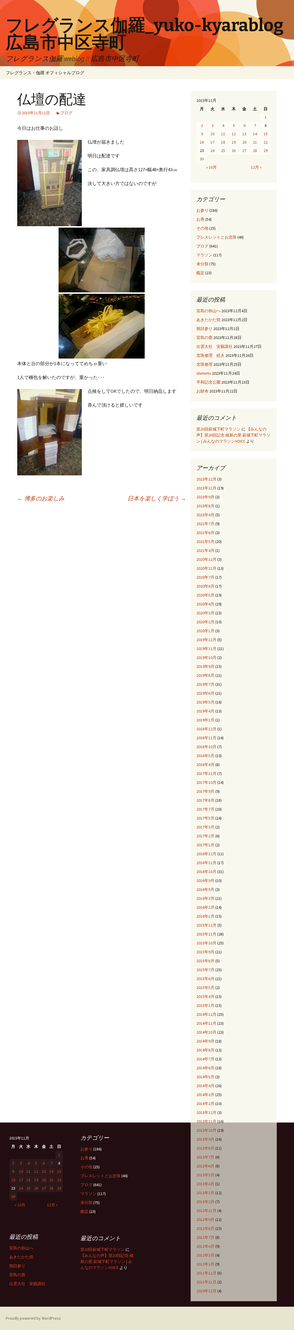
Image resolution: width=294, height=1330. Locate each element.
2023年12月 (206, 479)
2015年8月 (205, 960)
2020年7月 (205, 577)
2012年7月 (205, 1237)
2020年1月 (205, 630)
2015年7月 (205, 969)
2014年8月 (205, 1050)
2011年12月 (206, 1273)
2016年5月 (205, 889)
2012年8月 (205, 1228)
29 (266, 150)
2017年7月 (205, 809)
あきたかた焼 (208, 319)
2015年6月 (205, 978)
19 (234, 142)
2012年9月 (205, 1219)
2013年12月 (206, 1112)
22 (266, 142)
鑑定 (200, 272)
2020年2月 (205, 621)
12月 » (256, 167)
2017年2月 (205, 836)
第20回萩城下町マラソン (218, 429)
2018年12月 (206, 728)
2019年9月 (205, 666)
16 (202, 142)
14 (255, 133)
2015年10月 (206, 943)
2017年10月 (206, 782)
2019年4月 (205, 711)
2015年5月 (205, 987)
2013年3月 (205, 1192)
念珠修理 (204, 364)
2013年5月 (205, 1174)
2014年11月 (206, 1023)
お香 (200, 219)
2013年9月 (205, 1139)
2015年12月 (206, 925)
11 (223, 133)
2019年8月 (205, 675)
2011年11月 (206, 1282)
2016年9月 (205, 880)
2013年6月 (205, 1166)
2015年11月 (206, 934)
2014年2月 (205, 1103)
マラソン (204, 255)
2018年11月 (206, 737)
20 (244, 142)
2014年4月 (205, 1085)
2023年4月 (205, 514)
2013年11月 (206, 1121)
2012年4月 (205, 1246)
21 (255, 142)
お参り (202, 210)
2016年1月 (205, 916)
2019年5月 (205, 702)
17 (212, 142)
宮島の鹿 (204, 337)
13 (244, 133)
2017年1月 (205, 844)
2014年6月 (205, 1067)
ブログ (66, 112)
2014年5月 (205, 1076)
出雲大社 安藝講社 (214, 346)
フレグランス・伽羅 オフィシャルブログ (45, 72)
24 (212, 150)
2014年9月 (205, 1041)
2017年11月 (206, 773)
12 (234, 133)
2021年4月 (205, 550)
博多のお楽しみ (40, 498)
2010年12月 (206, 1290)
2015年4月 (205, 996)
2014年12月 (206, 1014)
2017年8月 (205, 800)
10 (212, 133)
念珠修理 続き (210, 355)
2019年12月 (206, 639)
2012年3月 (205, 1255)
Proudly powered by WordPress (33, 1318)
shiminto (203, 373)
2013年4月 (205, 1183)
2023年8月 (205, 505)
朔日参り (204, 328)
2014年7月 (205, 1059)
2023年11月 (206, 488)
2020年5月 (205, 595)
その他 (202, 228)
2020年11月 (206, 568)
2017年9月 (205, 791)
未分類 (202, 263)
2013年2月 (205, 1201)
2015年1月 (205, 1005)
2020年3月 (205, 613)
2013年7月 (205, 1157)
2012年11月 (206, 1210)
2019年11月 (206, 648)
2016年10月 (206, 871)
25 (223, 150)
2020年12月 (206, 559)
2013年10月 (206, 1130)
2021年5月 (205, 541)
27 (244, 150)
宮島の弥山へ (208, 310)
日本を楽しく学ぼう (156, 498)
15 (266, 133)
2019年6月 (205, 693)
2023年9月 (205, 497)
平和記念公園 (208, 382)
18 (223, 142)
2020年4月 (205, 604)
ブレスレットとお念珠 (216, 237)
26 (234, 150)
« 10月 (211, 167)
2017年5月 (205, 818)
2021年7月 (205, 523)
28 (255, 150)
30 (202, 158)
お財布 (202, 391)
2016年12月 (206, 853)
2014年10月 (206, 1032)
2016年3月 (205, 898)
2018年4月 (205, 764)
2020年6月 (205, 586)
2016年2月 (205, 907)
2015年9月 (205, 951)
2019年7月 (205, 684)
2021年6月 (205, 532)
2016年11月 (206, 862)
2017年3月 (205, 827)
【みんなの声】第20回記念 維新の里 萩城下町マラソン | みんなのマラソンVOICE (233, 435)
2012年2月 (205, 1264)
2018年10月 (206, 746)
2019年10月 (206, 657)
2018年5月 (205, 755)
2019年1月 (205, 720)
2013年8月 (205, 1148)
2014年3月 (205, 1094)
